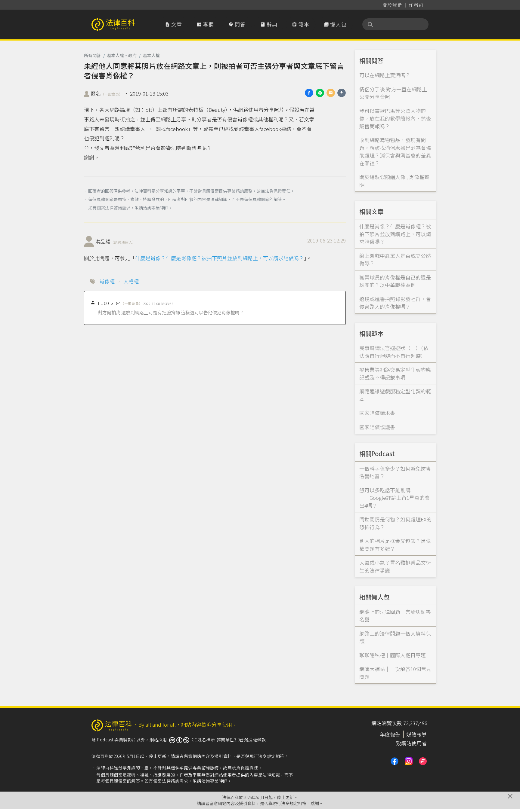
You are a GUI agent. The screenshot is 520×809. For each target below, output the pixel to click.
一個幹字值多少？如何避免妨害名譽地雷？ (395, 472)
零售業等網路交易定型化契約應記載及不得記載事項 (395, 373)
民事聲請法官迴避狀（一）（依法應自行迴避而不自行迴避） (394, 351)
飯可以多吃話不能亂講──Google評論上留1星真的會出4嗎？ (394, 497)
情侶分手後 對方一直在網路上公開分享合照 (393, 93)
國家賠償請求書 (377, 413)
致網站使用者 (411, 743)
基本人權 (151, 55)
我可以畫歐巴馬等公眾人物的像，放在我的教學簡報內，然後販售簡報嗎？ (395, 118)
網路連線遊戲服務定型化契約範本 (395, 395)
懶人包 (335, 24)
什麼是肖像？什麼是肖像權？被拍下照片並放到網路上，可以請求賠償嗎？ (219, 258)
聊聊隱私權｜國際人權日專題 (392, 655)
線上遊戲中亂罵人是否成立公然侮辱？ (395, 259)
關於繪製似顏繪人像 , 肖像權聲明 (394, 180)
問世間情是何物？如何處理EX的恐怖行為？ (395, 523)
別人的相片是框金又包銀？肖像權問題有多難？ (395, 544)
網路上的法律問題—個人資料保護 (395, 637)
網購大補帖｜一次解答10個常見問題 (395, 672)
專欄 (205, 24)
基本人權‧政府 (122, 55)
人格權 (131, 281)
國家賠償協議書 (377, 427)
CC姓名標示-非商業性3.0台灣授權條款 (229, 740)
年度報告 (390, 734)
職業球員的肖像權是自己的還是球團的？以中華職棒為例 (395, 281)
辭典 (269, 24)
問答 (237, 24)
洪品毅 (115, 241)
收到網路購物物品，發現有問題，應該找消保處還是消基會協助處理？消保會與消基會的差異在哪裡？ (395, 151)
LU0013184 (120, 303)
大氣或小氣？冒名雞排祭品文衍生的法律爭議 (395, 566)
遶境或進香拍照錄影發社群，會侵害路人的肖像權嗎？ (395, 302)
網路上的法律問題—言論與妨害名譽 (395, 615)
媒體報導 (416, 734)
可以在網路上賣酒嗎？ (384, 75)
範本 (300, 24)
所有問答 (92, 55)
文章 (173, 24)
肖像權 (107, 281)
